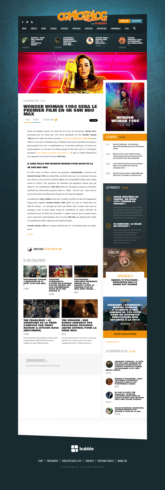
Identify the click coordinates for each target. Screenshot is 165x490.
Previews (76, 29)
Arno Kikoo (38, 249)
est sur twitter (51, 249)
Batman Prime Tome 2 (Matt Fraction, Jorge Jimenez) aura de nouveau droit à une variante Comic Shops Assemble (124, 156)
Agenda (53, 29)
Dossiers (89, 29)
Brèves (34, 29)
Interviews (101, 29)
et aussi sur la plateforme (77, 138)
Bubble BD (122, 461)
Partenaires (52, 461)
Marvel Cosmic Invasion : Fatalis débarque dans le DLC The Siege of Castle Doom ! (124, 174)
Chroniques (116, 29)
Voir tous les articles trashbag (125, 334)
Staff (40, 461)
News (43, 29)
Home (24, 29)
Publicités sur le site (72, 461)
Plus (127, 29)
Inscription (136, 21)
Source (30, 234)
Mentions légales (106, 461)
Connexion (124, 21)
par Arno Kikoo (48, 120)
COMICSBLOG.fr (112, 342)
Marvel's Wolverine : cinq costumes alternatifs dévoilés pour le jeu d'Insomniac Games (125, 146)
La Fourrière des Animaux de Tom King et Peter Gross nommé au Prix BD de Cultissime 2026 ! (124, 165)
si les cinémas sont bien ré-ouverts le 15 (53, 153)
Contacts (89, 461)
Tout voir (122, 137)
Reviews (64, 29)
